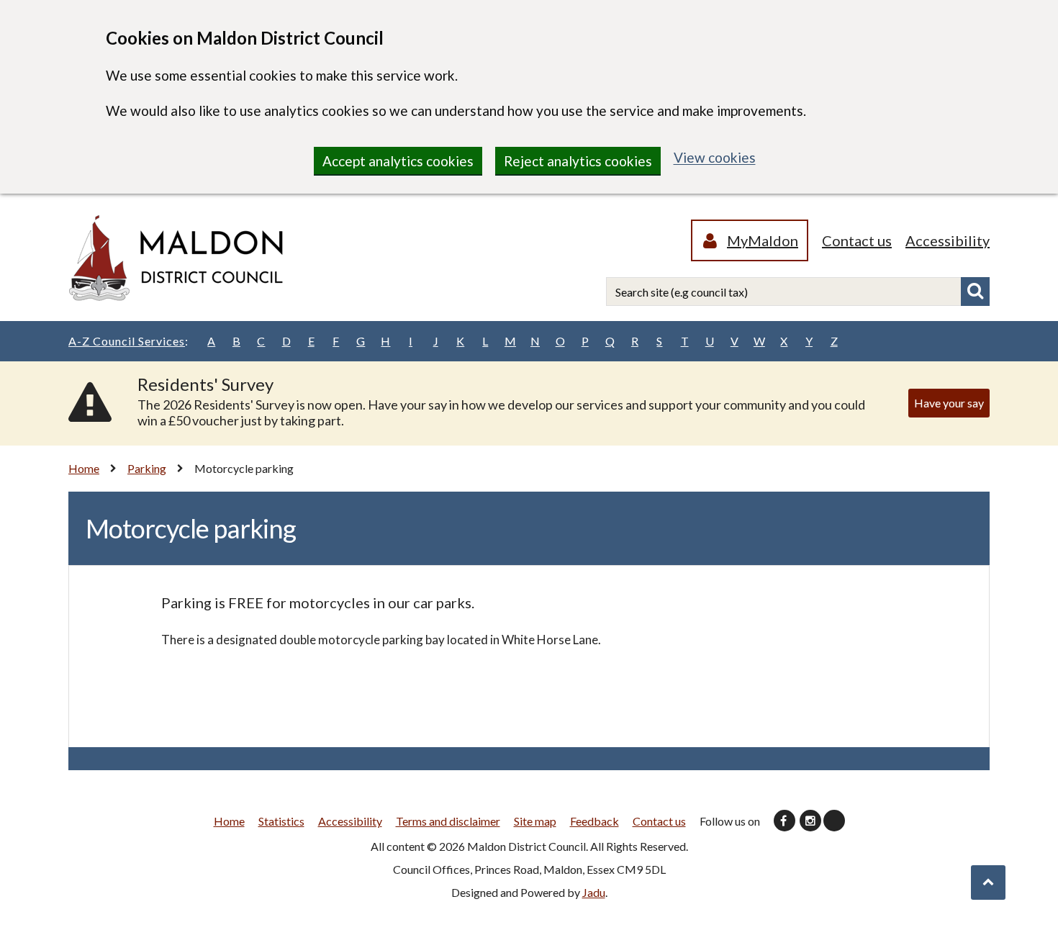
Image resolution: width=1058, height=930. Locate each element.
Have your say (949, 403)
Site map (535, 821)
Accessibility (947, 240)
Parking (146, 468)
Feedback (594, 821)
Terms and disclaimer (448, 821)
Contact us (857, 240)
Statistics (281, 821)
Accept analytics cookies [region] (398, 161)
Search (975, 291)
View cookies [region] (715, 157)
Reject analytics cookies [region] (578, 161)
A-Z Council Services (128, 341)
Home (83, 468)
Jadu (593, 892)
